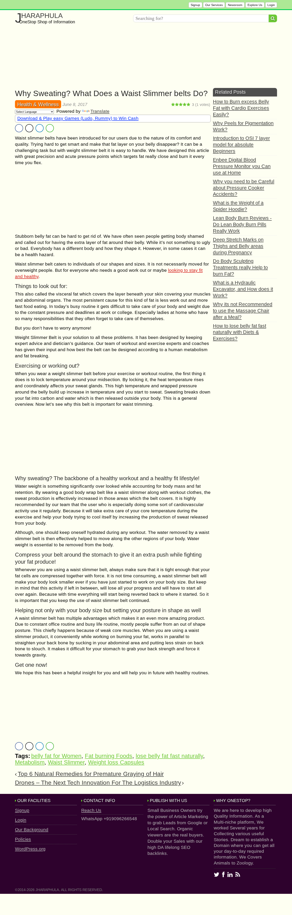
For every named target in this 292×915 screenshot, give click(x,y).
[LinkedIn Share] (39, 128)
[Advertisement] (143, 58)
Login (271, 5)
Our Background (31, 829)
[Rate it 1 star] (173, 104)
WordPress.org (30, 848)
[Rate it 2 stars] (177, 104)
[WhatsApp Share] (50, 128)
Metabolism (29, 762)
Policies (23, 839)
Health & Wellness (38, 104)
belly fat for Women (56, 756)
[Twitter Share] (29, 128)
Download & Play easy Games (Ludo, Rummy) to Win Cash (78, 118)
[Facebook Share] (19, 128)
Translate (99, 111)
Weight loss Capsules (116, 762)
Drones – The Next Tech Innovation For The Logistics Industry (98, 782)
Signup (195, 5)
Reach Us (91, 810)
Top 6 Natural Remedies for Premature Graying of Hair (91, 774)
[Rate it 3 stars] (181, 104)
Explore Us (255, 5)
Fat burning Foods (108, 756)
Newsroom (235, 5)
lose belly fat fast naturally (169, 756)
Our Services (214, 5)
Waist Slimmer (66, 762)
